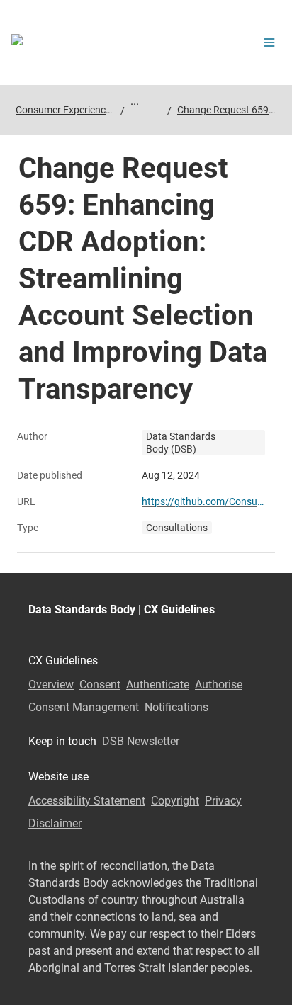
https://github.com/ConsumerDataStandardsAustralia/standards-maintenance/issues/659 (205, 501)
